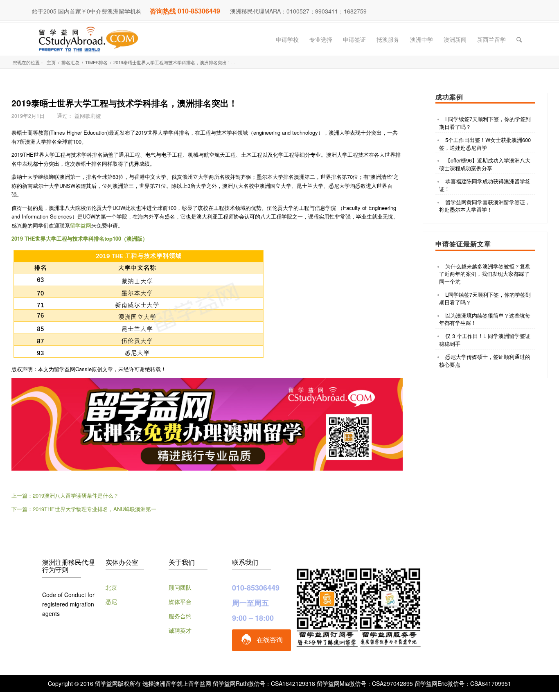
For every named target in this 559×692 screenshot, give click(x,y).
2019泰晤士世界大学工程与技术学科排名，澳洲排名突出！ (124, 103)
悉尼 (111, 601)
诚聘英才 (180, 630)
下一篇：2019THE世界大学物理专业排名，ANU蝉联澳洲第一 (83, 509)
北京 (111, 587)
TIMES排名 (96, 62)
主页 (51, 62)
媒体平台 (180, 601)
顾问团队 (180, 587)
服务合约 (180, 616)
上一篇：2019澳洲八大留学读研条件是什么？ (65, 495)
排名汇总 (70, 62)
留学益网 (80, 225)
